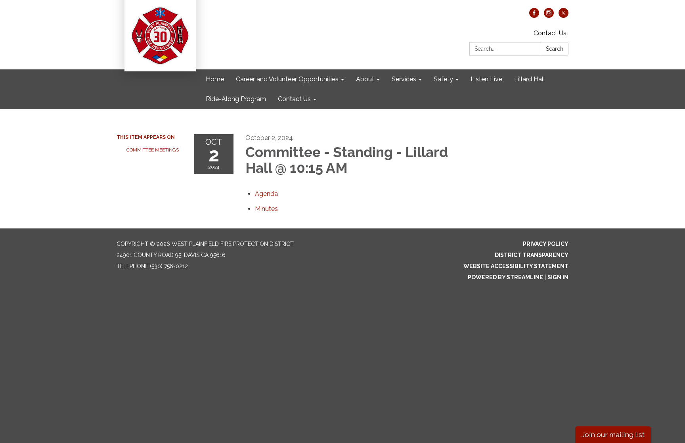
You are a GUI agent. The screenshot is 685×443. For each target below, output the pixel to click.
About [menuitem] (365, 79)
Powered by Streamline (505, 277)
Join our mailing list (613, 434)
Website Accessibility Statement (515, 266)
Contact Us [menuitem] (294, 99)
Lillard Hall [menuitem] (529, 79)
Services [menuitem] (404, 79)
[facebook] (534, 15)
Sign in (557, 277)
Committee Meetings (152, 150)
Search (554, 49)
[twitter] (563, 15)
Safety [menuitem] (443, 79)
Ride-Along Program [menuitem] (236, 99)
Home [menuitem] (215, 79)
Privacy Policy (545, 244)
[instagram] (549, 15)
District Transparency (531, 255)
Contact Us (550, 33)
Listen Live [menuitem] (486, 79)
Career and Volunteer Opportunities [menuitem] (287, 79)
